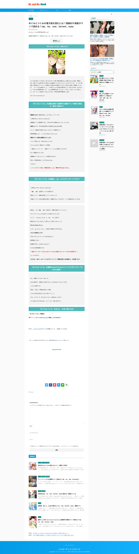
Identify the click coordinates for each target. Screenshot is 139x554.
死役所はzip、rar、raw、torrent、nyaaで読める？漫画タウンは (57, 494)
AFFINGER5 (87, 551)
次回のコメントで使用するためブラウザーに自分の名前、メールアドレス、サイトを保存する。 (55, 446)
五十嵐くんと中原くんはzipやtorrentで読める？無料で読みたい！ (51, 533)
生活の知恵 (31, 10)
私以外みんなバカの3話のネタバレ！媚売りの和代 (52, 465)
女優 (70, 10)
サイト (31, 439)
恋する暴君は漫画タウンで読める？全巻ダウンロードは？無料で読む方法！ (53, 535)
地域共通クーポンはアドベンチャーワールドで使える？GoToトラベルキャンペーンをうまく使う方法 (106, 129)
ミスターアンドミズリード (69, 549)
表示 (59, 40)
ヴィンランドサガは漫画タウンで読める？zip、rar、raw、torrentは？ (58, 479)
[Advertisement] (42, 367)
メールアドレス (34, 432)
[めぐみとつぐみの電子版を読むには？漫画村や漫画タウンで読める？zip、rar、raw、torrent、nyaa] (58, 385)
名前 (31, 426)
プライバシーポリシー (69, 545)
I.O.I (57, 10)
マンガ (31, 392)
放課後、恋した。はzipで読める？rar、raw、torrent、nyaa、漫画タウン (59, 506)
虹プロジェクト (44, 10)
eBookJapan (44, 317)
